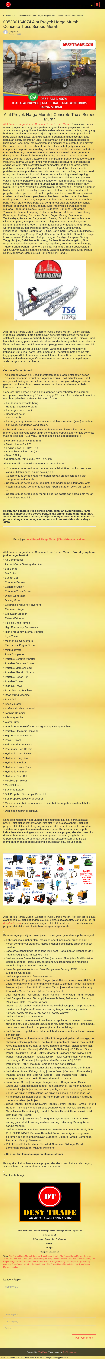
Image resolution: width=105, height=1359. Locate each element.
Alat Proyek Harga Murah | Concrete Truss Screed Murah (36, 124)
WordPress (42, 1352)
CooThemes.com (70, 1352)
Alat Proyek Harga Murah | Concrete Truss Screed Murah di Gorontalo (59, 1259)
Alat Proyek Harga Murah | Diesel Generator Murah (56, 539)
